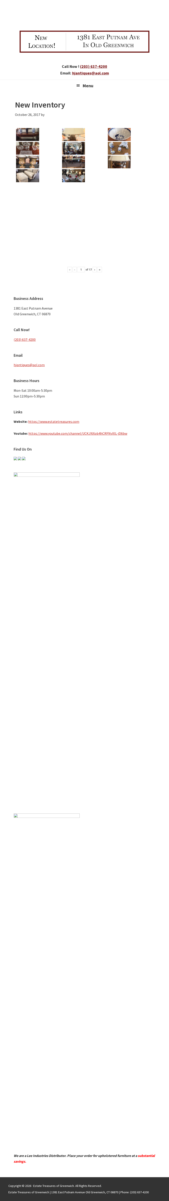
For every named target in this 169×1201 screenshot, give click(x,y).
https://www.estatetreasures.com (53, 421)
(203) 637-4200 (93, 66)
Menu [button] (88, 85)
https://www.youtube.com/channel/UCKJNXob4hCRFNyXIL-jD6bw (77, 433)
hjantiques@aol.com (90, 73)
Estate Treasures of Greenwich (84, 14)
